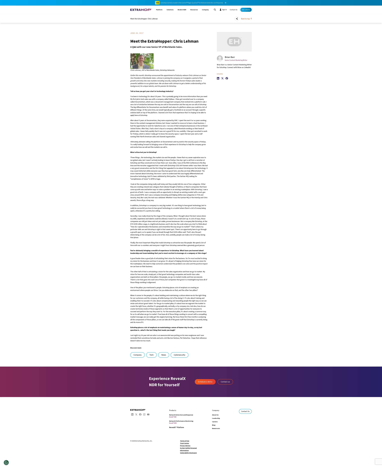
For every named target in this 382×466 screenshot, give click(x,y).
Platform (159, 10)
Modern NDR (182, 10)
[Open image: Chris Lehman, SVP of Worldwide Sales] (169, 61)
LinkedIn (247, 67)
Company (205, 10)
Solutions (170, 10)
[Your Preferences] (6, 462)
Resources (194, 10)
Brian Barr (230, 57)
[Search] (215, 9)
